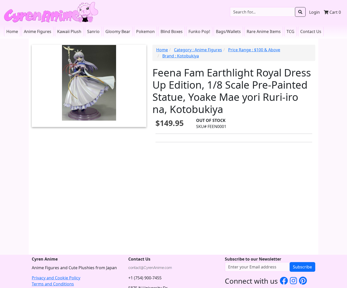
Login (314, 12)
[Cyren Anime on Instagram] (293, 280)
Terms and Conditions (53, 284)
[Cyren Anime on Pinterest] (303, 280)
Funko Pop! (199, 31)
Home (12, 31)
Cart (334, 12)
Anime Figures (37, 31)
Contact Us (310, 31)
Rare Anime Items (264, 31)
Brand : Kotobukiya (180, 56)
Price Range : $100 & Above (254, 50)
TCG (290, 31)
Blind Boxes (172, 31)
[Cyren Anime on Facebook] (284, 280)
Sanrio (93, 31)
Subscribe (302, 267)
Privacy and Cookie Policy (56, 278)
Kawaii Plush (69, 31)
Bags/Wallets (228, 31)
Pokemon (145, 31)
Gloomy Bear (117, 31)
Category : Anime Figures (198, 50)
